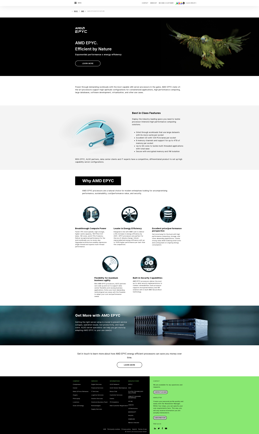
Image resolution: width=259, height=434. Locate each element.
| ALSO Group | (191, 3)
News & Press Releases (81, 391)
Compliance (77, 384)
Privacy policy (126, 429)
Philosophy (76, 398)
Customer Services (116, 395)
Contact (145, 3)
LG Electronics (133, 408)
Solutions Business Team (99, 402)
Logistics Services (97, 395)
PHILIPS (130, 415)
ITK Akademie (114, 402)
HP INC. (130, 401)
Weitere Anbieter (133, 422)
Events (112, 398)
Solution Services (97, 398)
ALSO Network (114, 384)
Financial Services (97, 388)
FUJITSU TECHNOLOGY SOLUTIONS (135, 392)
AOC (129, 388)
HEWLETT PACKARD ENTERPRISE (134, 397)
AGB (104, 429)
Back (76, 11)
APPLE (130, 384)
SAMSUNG (131, 419)
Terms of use (142, 429)
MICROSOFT (132, 412)
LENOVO (131, 405)
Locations (76, 402)
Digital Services (96, 384)
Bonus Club (113, 391)
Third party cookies (113, 429)
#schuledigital (96, 405)
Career (75, 388)
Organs (75, 395)
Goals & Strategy (78, 405)
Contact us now (160, 392)
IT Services (95, 391)
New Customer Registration (119, 405)
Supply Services (96, 409)
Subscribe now (160, 418)
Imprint (134, 429)
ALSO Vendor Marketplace (118, 388)
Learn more (87, 63)
